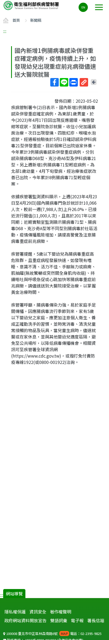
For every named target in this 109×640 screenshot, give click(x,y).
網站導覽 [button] (14, 593)
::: (4, 31)
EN (83, 7)
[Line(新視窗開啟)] (64, 82)
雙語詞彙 (58, 620)
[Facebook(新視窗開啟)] (54, 82)
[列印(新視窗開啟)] (73, 82)
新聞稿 (35, 20)
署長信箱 (95, 620)
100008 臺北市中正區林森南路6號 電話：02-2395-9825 (53, 633)
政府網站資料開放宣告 (25, 620)
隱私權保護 (15, 611)
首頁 (16, 20)
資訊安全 (37, 611)
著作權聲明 (60, 611)
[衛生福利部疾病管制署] (31, 5)
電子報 (77, 620)
